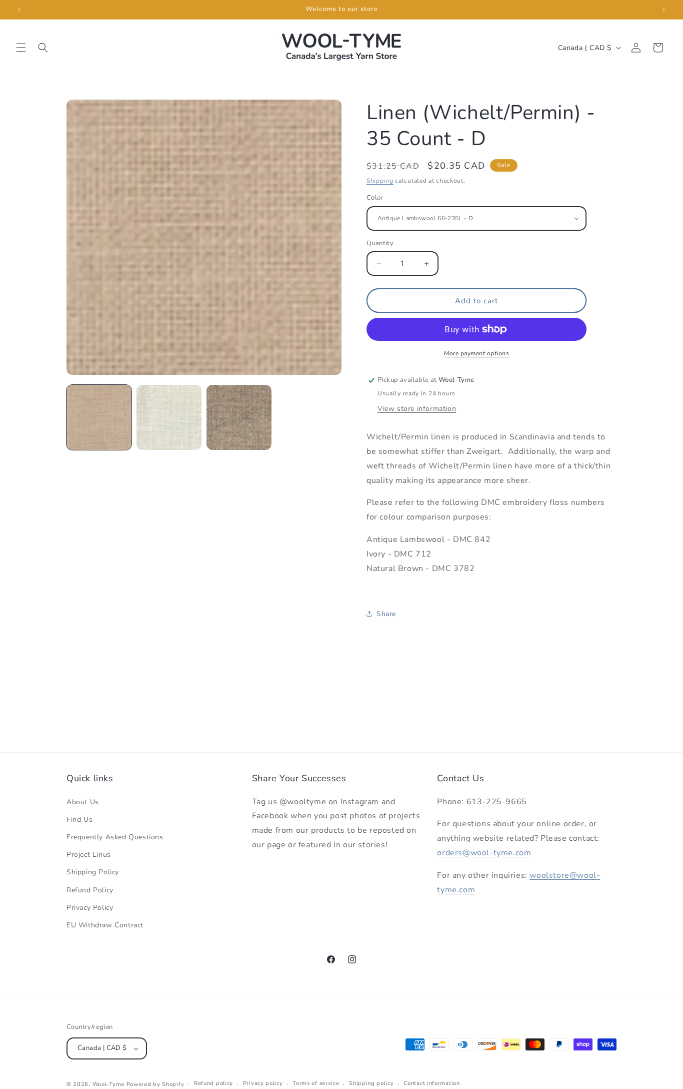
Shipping (380, 181)
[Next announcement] (663, 9)
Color (375, 197)
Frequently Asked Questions (115, 837)
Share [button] (386, 614)
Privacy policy (263, 1083)
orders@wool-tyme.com (484, 852)
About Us (82, 802)
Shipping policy (371, 1083)
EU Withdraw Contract (105, 925)
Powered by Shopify (155, 1084)
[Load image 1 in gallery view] (99, 417)
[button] (21, 48)
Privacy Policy (89, 907)
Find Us (79, 819)
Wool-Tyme (108, 1084)
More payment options (476, 353)
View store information (417, 408)
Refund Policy (90, 890)
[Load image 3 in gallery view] (239, 417)
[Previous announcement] (19, 9)
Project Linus (88, 854)
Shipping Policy (92, 872)
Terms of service (315, 1083)
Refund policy (213, 1083)
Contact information (432, 1083)
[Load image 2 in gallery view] (169, 417)
